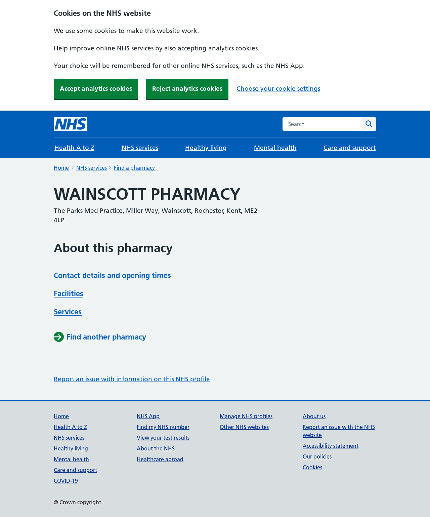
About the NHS (156, 448)
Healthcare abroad (160, 459)
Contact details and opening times (112, 275)
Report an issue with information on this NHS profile (132, 379)
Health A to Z (74, 148)
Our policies (317, 456)
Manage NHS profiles (246, 416)
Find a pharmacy (134, 167)
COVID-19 (66, 480)
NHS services (140, 148)
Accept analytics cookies (96, 88)
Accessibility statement (330, 445)
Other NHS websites (244, 427)
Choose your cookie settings (278, 88)
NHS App (148, 416)
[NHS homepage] (70, 124)
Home (61, 167)
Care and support (350, 148)
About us (314, 416)
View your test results (163, 437)
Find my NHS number (163, 427)
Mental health (275, 148)
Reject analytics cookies (187, 88)
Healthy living (206, 148)
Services (68, 311)
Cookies (312, 467)
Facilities (68, 293)
